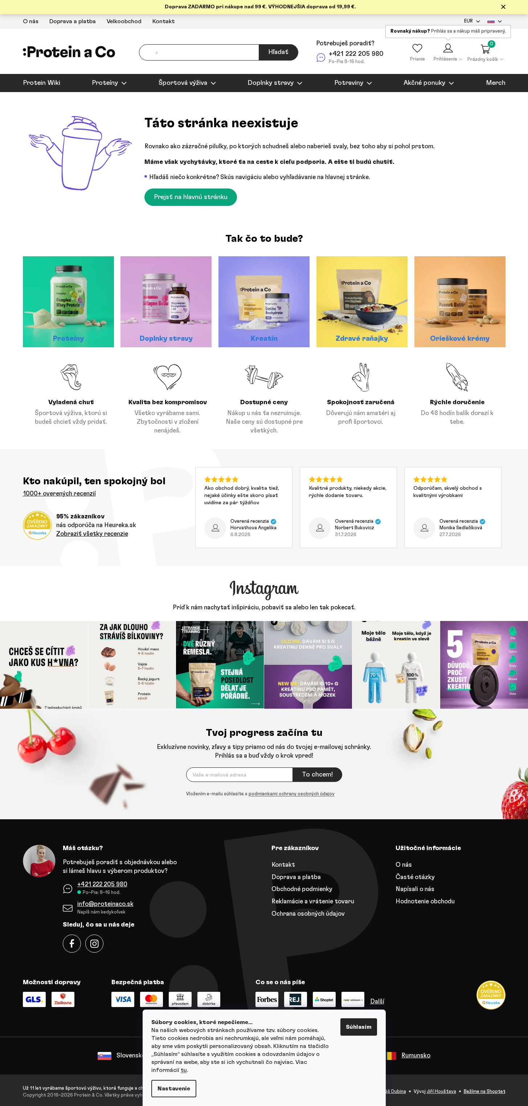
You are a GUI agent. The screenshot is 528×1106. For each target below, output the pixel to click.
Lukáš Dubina (392, 1091)
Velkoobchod (124, 21)
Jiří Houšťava (441, 1091)
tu (184, 1070)
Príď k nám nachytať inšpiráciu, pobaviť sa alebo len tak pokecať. (264, 607)
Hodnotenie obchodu (425, 901)
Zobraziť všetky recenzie (92, 534)
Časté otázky (415, 877)
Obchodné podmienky (301, 889)
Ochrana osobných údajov (308, 914)
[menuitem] (41, 83)
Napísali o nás (415, 889)
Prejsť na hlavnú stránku (191, 197)
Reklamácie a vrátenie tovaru (312, 901)
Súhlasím (359, 1027)
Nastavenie (173, 1088)
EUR (468, 21)
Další (377, 1001)
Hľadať (278, 52)
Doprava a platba (72, 21)
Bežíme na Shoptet (485, 1091)
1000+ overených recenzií (59, 493)
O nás (30, 21)
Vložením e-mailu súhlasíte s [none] (260, 794)
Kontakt (163, 21)
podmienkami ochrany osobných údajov (292, 794)
